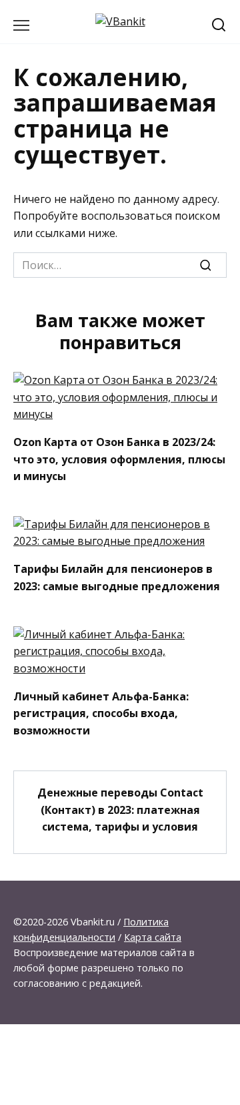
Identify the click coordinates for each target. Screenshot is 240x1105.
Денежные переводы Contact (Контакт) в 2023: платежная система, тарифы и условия (120, 809)
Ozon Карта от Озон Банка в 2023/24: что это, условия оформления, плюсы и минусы (119, 459)
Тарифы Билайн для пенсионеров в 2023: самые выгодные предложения (116, 578)
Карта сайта (152, 937)
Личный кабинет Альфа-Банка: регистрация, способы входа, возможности (101, 712)
